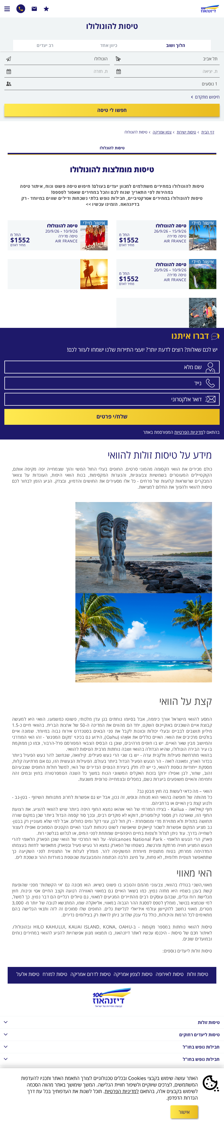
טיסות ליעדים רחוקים (199, 1035)
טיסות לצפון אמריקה (133, 974)
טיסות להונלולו (112, 147)
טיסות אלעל (27, 974)
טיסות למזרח (55, 974)
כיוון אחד (108, 45)
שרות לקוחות (34, 9)
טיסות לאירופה (170, 974)
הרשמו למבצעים (46, 9)
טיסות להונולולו (136, 132)
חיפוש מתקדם (205, 97)
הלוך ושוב (175, 45)
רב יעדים (45, 45)
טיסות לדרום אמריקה (90, 974)
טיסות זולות (197, 974)
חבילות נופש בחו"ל (201, 1047)
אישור (184, 1112)
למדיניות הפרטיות (122, 1091)
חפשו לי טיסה (112, 110)
